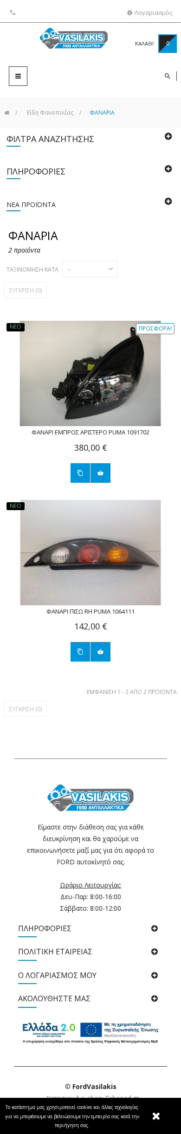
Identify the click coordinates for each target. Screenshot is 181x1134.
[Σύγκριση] (80, 473)
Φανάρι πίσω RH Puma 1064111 (90, 611)
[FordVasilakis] (59, 39)
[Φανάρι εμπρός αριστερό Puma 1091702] (90, 374)
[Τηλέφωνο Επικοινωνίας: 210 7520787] (14, 12)
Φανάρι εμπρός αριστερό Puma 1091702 (90, 432)
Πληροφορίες (35, 171)
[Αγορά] (100, 473)
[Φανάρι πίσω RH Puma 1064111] (90, 553)
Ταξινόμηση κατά (32, 269)
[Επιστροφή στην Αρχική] (6, 113)
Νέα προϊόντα (31, 204)
